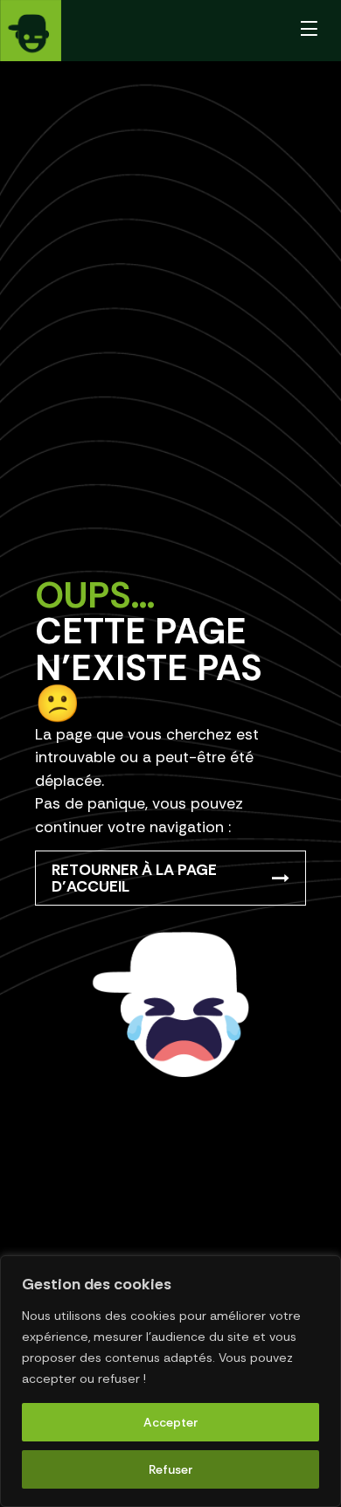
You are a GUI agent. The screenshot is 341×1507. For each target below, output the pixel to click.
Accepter (170, 1422)
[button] (309, 31)
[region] (170, 1381)
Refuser (171, 1469)
